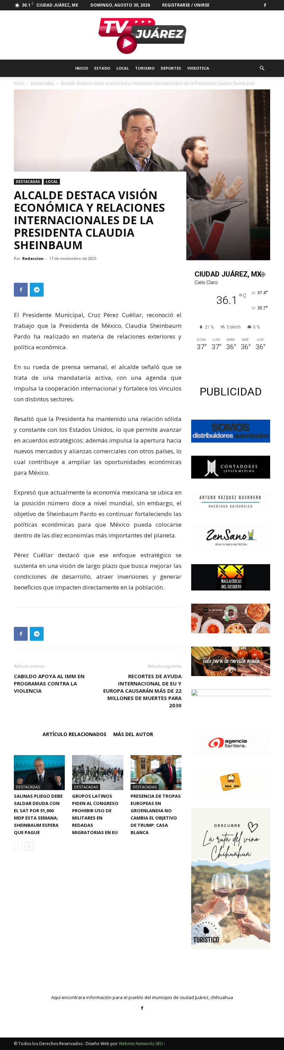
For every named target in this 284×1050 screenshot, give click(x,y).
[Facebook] (265, 5)
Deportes (171, 68)
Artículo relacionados (74, 734)
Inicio (81, 68)
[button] (262, 68)
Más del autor (133, 734)
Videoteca (198, 68)
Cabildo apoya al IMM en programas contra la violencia (49, 683)
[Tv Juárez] (142, 35)
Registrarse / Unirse (186, 5)
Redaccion (33, 258)
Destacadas (28, 181)
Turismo (144, 68)
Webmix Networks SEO (141, 1044)
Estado (102, 68)
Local (122, 68)
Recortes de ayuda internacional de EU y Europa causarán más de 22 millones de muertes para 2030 (142, 691)
